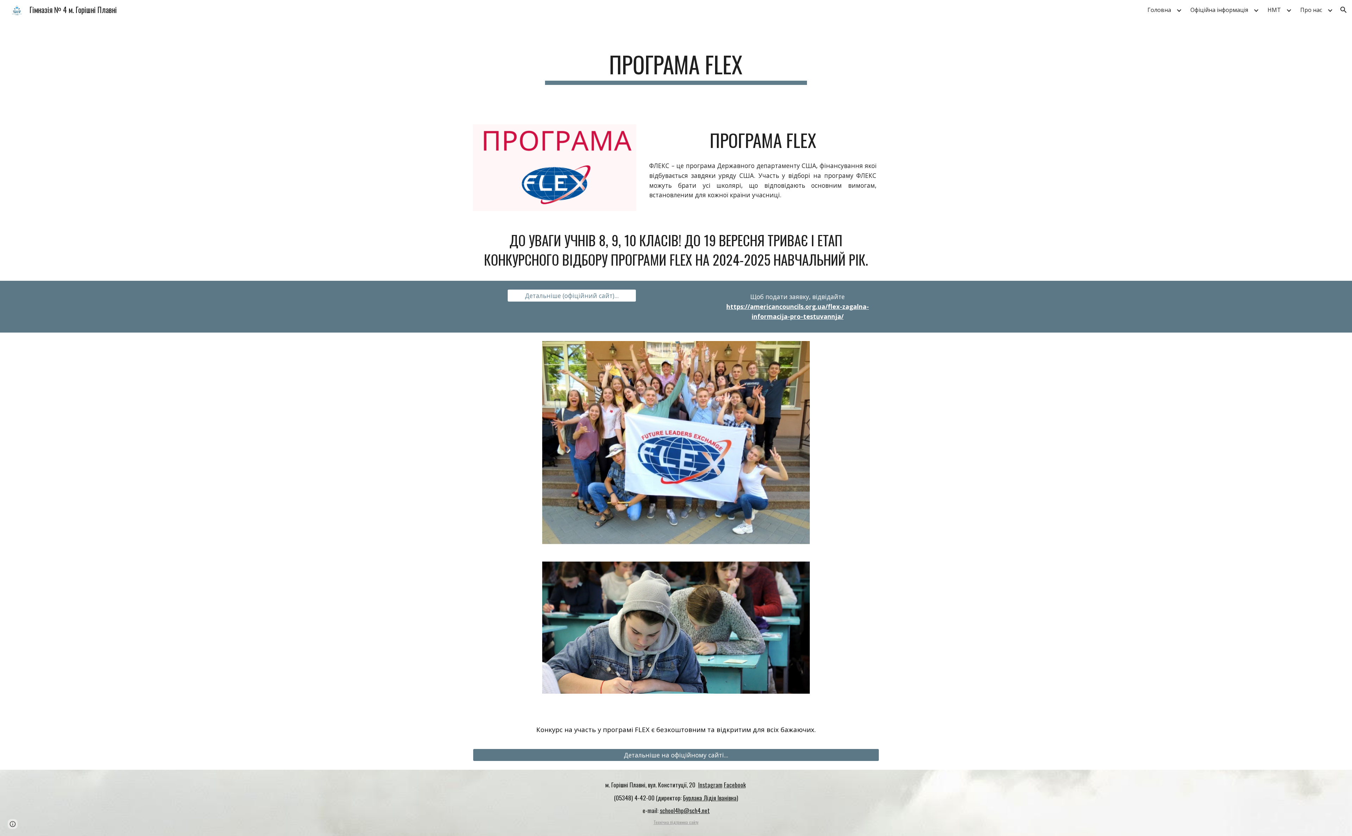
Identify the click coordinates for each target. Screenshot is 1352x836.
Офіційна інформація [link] (1219, 10)
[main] (676, 68)
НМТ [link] (1274, 10)
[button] (1343, 9)
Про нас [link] (1311, 10)
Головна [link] (1159, 10)
